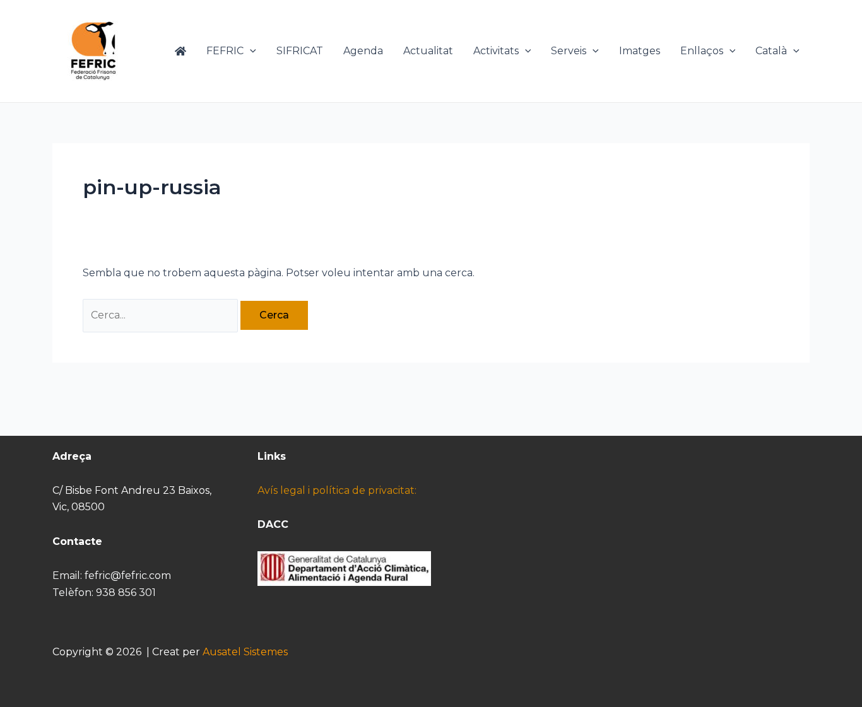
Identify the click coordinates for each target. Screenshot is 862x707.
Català (771, 51)
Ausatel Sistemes (245, 652)
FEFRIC (225, 51)
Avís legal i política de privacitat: (336, 490)
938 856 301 (126, 593)
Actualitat (428, 51)
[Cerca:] (161, 315)
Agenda (363, 51)
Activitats (496, 51)
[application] (250, 51)
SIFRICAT (299, 51)
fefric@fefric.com (128, 575)
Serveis (568, 51)
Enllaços (701, 51)
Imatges (639, 51)
